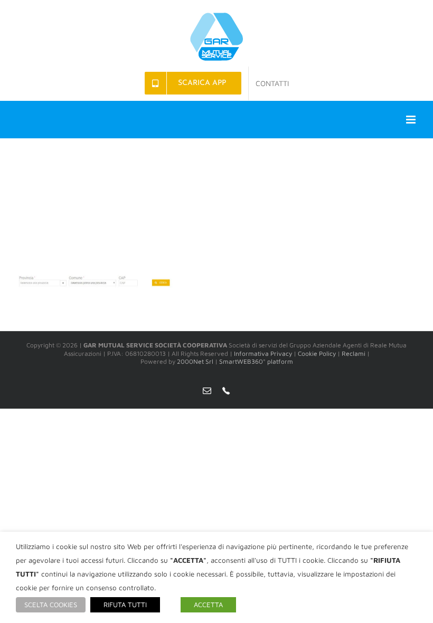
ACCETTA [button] (208, 604)
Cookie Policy (317, 353)
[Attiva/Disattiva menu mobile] (411, 119)
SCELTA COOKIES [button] (50, 604)
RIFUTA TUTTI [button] (125, 604)
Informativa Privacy (263, 353)
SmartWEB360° (256, 361)
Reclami (353, 353)
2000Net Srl (195, 361)
